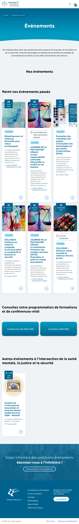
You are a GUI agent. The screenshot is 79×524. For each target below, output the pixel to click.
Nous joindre (33, 504)
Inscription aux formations (38, 490)
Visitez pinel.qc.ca (13, 499)
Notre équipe (33, 500)
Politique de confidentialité (67, 521)
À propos (31, 497)
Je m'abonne (61, 499)
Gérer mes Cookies (35, 508)
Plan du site (50, 521)
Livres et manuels (35, 493)
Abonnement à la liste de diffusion (39, 469)
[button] (70, 4)
